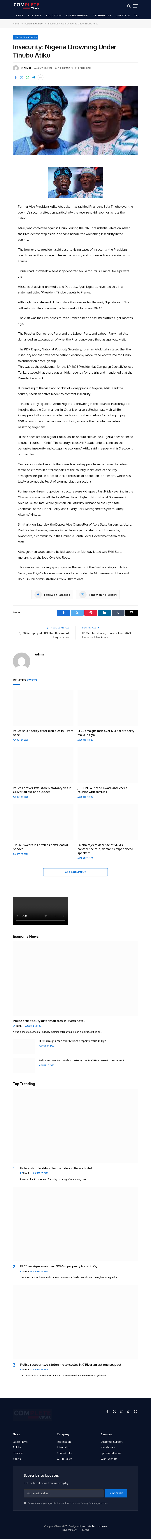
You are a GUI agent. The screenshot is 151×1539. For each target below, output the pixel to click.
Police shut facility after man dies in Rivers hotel (43, 733)
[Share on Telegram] (33, 77)
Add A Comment (75, 872)
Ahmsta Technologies (95, 1526)
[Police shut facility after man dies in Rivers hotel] (43, 708)
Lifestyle (123, 15)
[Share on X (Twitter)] (21, 77)
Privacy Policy (88, 1503)
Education (54, 15)
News (20, 15)
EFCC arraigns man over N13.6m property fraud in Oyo (106, 733)
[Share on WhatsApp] (27, 77)
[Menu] (135, 6)
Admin (27, 68)
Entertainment (77, 15)
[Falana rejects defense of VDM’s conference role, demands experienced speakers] (108, 822)
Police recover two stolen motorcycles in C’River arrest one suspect (42, 790)
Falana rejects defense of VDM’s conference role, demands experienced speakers (105, 849)
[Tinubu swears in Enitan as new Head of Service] (43, 822)
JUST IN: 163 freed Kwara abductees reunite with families (102, 790)
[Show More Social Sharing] (40, 77)
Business (35, 15)
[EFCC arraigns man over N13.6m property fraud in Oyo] (108, 708)
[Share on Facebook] (15, 77)
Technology (102, 15)
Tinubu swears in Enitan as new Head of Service (40, 847)
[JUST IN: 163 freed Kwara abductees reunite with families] (108, 765)
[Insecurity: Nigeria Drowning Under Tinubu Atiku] (75, 120)
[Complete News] (26, 6)
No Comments (65, 68)
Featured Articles (26, 37)
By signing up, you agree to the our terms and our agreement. (67, 1503)
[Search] (129, 6)
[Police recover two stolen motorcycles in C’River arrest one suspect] (43, 765)
